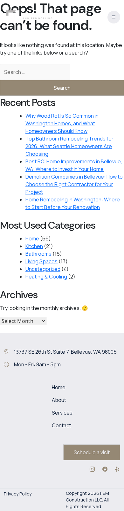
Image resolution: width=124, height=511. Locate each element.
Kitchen (34, 246)
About (59, 399)
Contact (61, 425)
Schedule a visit (92, 452)
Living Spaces (41, 261)
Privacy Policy (17, 494)
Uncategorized (42, 268)
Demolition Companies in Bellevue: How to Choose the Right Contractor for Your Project (74, 184)
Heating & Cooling (46, 276)
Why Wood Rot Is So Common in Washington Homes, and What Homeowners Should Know (62, 123)
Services (62, 412)
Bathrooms (38, 253)
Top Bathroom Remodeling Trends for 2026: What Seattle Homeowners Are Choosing (69, 146)
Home (32, 238)
